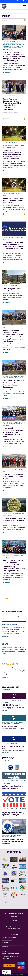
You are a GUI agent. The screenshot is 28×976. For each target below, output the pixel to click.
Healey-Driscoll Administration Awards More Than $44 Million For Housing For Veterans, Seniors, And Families (13, 154)
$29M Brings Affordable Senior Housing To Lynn (12, 290)
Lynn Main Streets (6, 958)
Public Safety (10, 49)
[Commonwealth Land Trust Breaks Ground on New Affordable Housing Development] (14, 367)
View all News (5, 760)
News (12, 47)
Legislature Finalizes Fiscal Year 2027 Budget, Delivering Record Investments (12, 841)
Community (14, 743)
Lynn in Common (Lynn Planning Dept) (11, 956)
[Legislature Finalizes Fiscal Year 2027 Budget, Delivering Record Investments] (14, 826)
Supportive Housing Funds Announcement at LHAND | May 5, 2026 (13, 200)
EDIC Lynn (4, 951)
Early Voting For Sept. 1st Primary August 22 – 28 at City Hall (13, 814)
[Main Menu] (24, 6)
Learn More (5, 636)
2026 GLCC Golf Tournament (11, 705)
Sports (19, 700)
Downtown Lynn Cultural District (10, 953)
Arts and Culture (15, 722)
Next (20, 596)
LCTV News (20, 469)
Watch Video (8, 214)
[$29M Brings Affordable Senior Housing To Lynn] (14, 277)
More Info (5, 710)
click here (19, 929)
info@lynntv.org (14, 922)
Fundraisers (14, 700)
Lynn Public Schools (7, 940)
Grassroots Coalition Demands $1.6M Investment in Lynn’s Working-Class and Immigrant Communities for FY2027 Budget (14, 56)
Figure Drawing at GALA (9, 726)
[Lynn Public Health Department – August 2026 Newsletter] (14, 771)
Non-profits (17, 47)
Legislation (17, 237)
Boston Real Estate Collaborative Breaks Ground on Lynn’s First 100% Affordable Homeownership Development (12, 104)
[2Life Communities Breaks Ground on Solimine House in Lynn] (14, 461)
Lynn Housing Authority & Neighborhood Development (12, 945)
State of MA (6, 239)
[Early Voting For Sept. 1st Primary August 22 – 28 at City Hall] (14, 799)
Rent (13, 557)
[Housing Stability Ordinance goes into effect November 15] (14, 505)
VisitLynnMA (5, 702)
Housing (10, 43)
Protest (5, 49)
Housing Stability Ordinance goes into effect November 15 (14, 520)
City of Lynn (12, 41)
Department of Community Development (12, 948)
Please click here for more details (16, 1)
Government (12, 193)
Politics (4, 810)
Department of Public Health (9, 782)
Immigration (20, 44)
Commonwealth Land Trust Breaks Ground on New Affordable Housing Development (13, 384)
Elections (20, 808)
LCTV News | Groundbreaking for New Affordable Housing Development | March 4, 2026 (13, 432)
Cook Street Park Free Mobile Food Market (13, 747)
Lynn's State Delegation (17, 835)
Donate (9, 965)
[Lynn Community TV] (4, 6)
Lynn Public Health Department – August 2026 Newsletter (13, 787)
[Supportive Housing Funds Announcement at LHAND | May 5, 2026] (14, 185)
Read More (7, 72)
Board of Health (15, 780)
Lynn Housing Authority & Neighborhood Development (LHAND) (13, 146)
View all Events (6, 689)
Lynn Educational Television (9, 937)
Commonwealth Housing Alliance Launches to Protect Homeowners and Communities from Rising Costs (13, 246)
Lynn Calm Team (7, 46)
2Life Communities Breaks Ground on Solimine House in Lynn (13, 476)
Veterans (12, 147)
